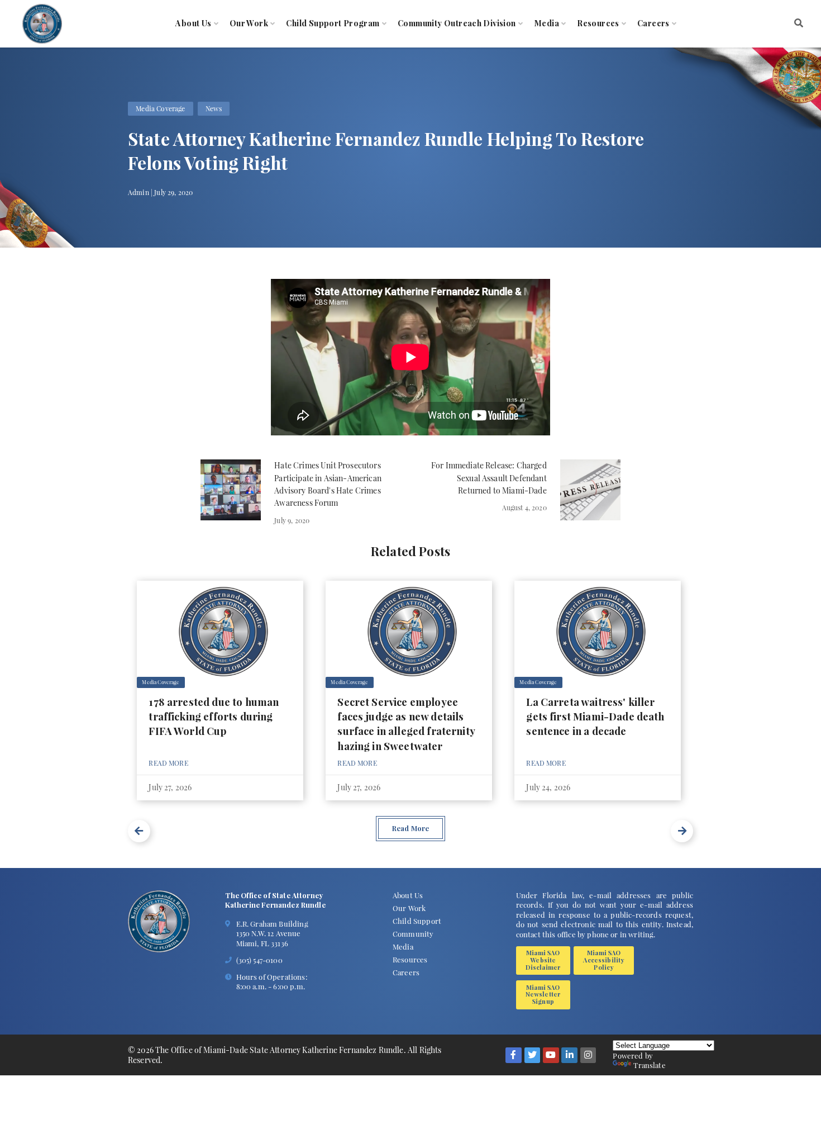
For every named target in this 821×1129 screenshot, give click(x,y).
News (214, 108)
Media (546, 24)
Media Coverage (160, 108)
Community (413, 933)
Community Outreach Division (457, 24)
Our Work (249, 24)
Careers (653, 24)
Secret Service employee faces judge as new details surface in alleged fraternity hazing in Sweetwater (406, 723)
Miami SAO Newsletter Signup (543, 994)
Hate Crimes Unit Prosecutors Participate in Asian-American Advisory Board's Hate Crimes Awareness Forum (327, 484)
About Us (193, 24)
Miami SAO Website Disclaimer (543, 959)
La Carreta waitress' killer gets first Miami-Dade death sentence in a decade (595, 716)
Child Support (417, 921)
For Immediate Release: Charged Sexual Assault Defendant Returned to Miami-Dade (489, 478)
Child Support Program (332, 24)
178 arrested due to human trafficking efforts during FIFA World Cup (214, 716)
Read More (168, 763)
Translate (649, 1065)
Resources (598, 24)
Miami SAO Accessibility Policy (603, 959)
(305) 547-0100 (259, 960)
